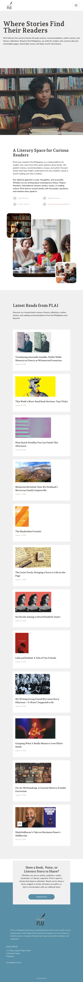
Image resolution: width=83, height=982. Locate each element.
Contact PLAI (41, 897)
